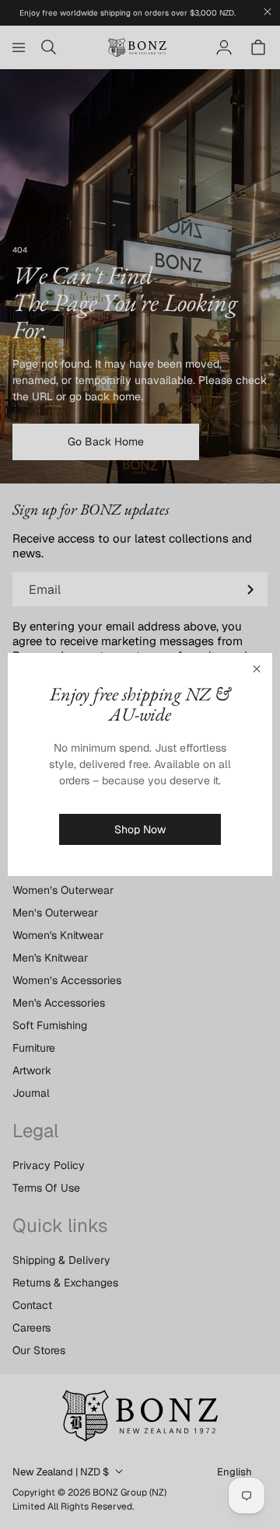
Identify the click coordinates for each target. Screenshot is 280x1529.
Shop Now (140, 829)
